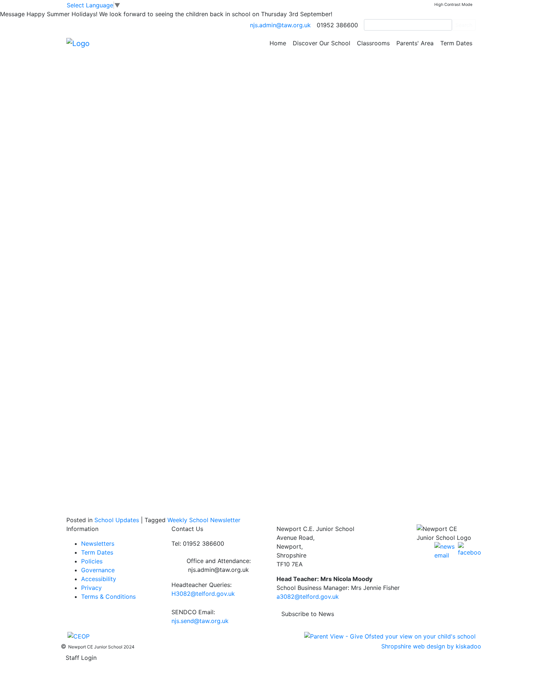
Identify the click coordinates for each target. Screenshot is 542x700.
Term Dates (456, 43)
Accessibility (98, 579)
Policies (92, 561)
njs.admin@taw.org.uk (280, 25)
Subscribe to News (307, 614)
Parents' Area (415, 43)
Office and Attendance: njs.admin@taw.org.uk (219, 565)
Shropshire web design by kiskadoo (431, 646)
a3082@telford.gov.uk (308, 596)
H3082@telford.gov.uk (203, 593)
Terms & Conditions (108, 596)
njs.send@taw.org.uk (200, 621)
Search (463, 25)
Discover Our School (321, 43)
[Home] (78, 42)
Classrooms (373, 43)
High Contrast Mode (453, 4)
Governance (98, 570)
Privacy (91, 587)
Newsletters (97, 543)
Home (278, 43)
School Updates (116, 520)
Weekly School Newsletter (203, 520)
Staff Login (81, 657)
